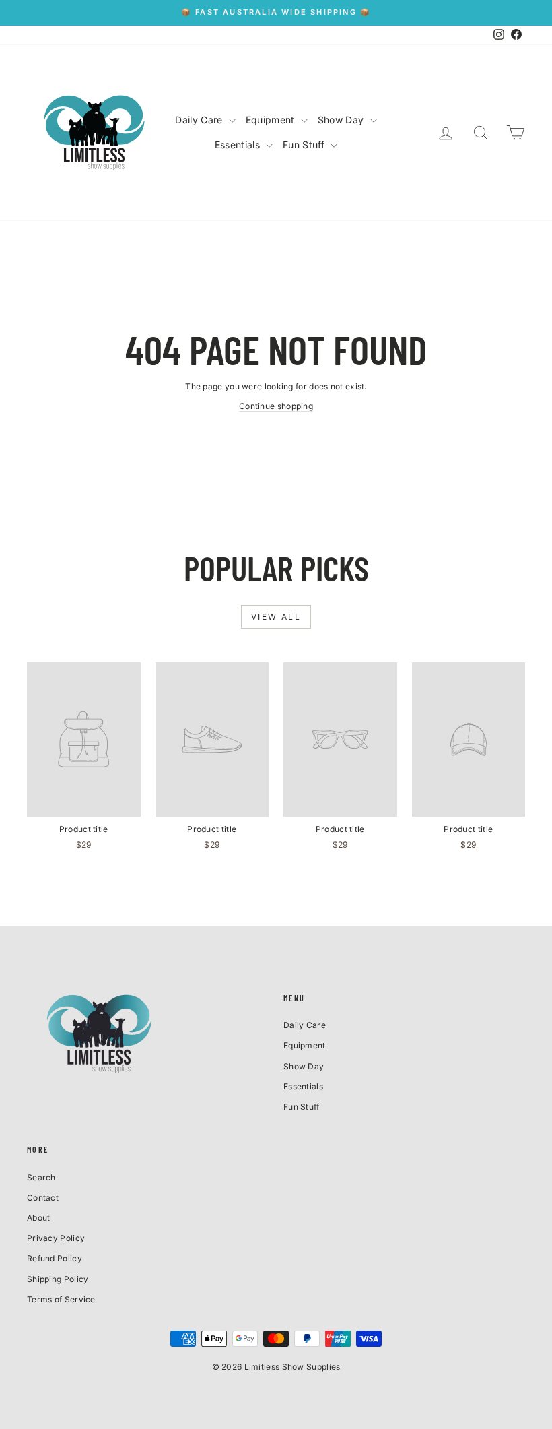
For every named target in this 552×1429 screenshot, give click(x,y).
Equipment (272, 119)
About (38, 1218)
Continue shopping (276, 406)
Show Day (342, 119)
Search (41, 1177)
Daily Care (200, 119)
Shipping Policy (58, 1279)
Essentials (239, 144)
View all (276, 617)
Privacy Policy (56, 1238)
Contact (43, 1198)
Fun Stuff (305, 144)
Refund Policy (54, 1258)
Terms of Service (61, 1299)
